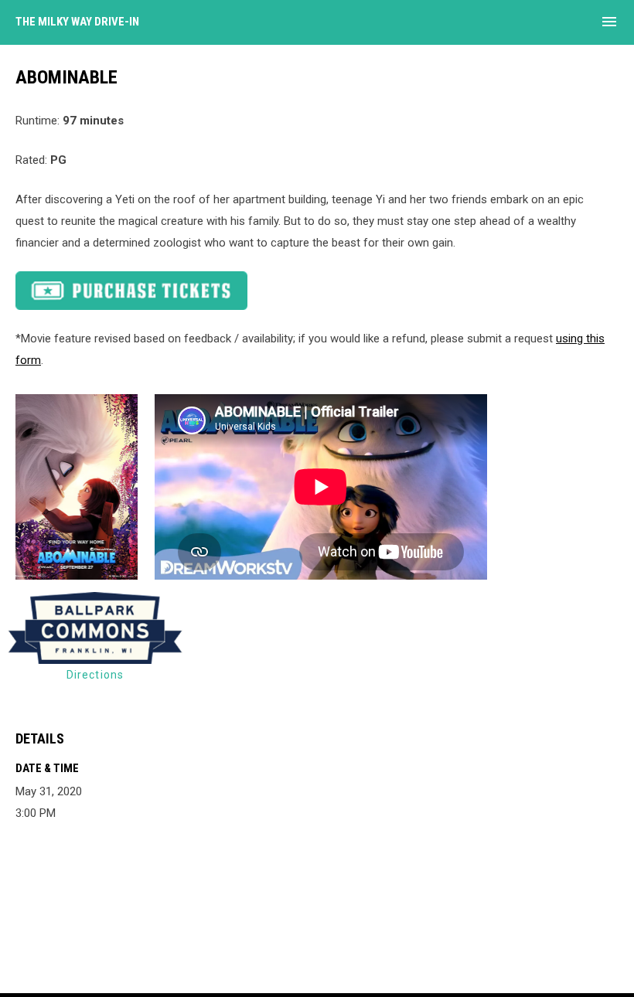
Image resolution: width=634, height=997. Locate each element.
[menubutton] (609, 21)
